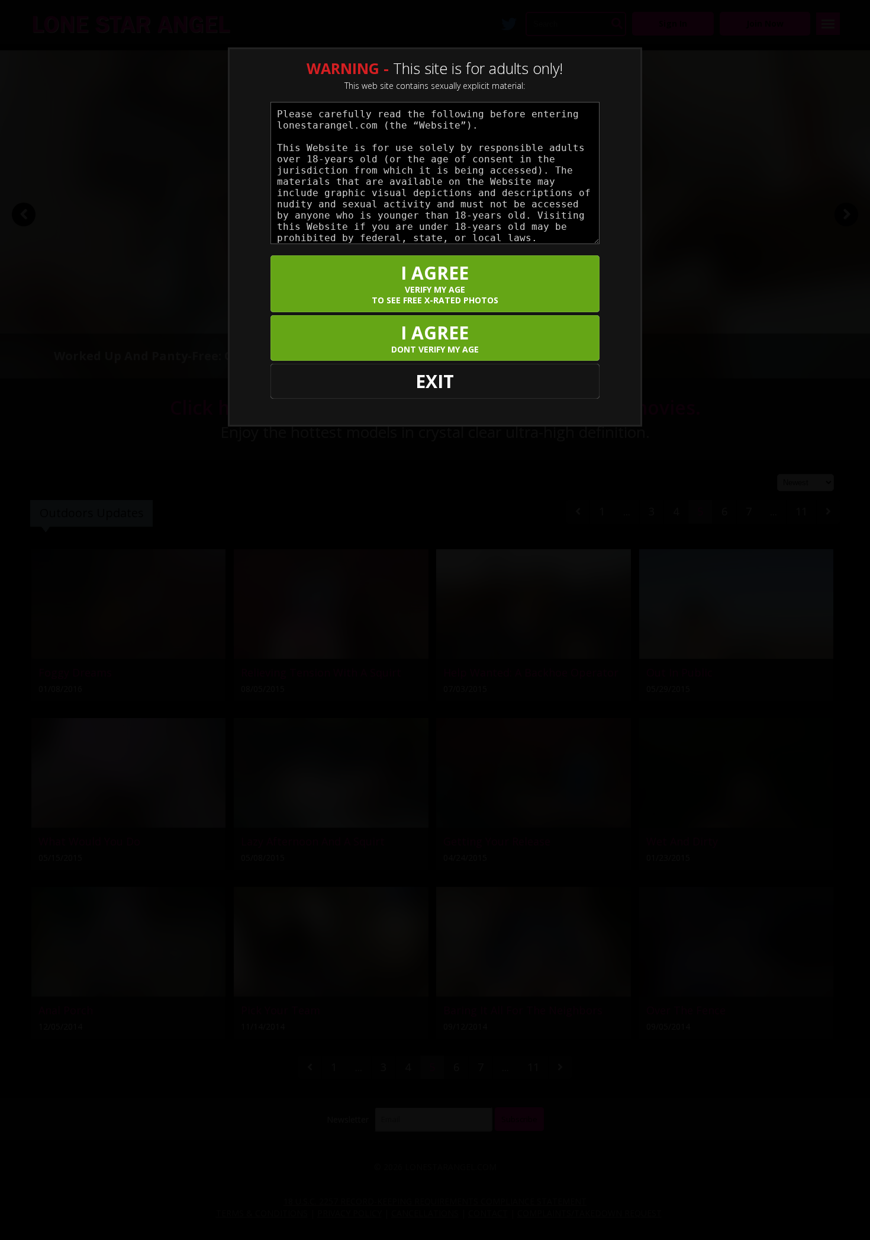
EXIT (434, 381)
